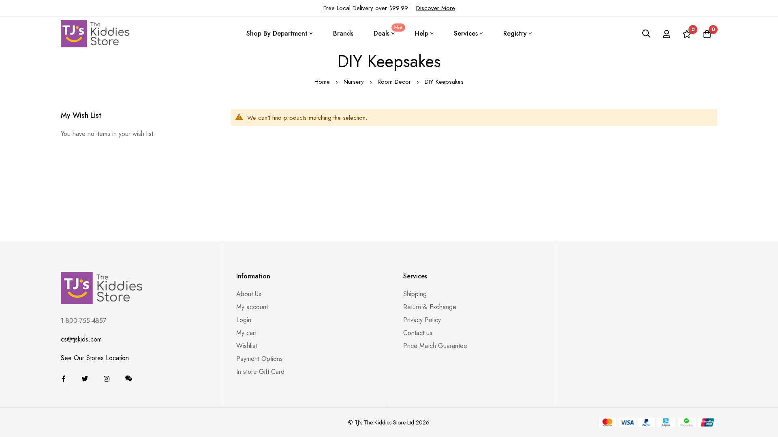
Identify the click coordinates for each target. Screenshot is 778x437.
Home (323, 81)
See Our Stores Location (95, 358)
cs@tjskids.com (81, 339)
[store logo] (95, 33)
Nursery (355, 81)
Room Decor (395, 81)
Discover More (435, 8)
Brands (343, 33)
